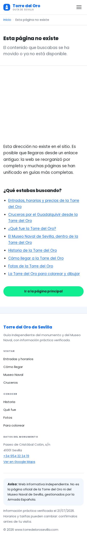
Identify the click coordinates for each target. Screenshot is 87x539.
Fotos (7, 417)
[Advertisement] (43, 109)
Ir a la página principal (43, 291)
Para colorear (13, 425)
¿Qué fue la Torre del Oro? (32, 228)
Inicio (7, 19)
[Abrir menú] (79, 7)
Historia (9, 402)
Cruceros (10, 382)
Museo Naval (13, 374)
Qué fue (9, 409)
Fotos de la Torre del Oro (30, 266)
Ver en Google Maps (19, 461)
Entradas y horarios (18, 359)
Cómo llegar (13, 367)
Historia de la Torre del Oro (32, 250)
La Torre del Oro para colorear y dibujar (44, 273)
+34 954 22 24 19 (16, 456)
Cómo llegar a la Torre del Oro (36, 258)
